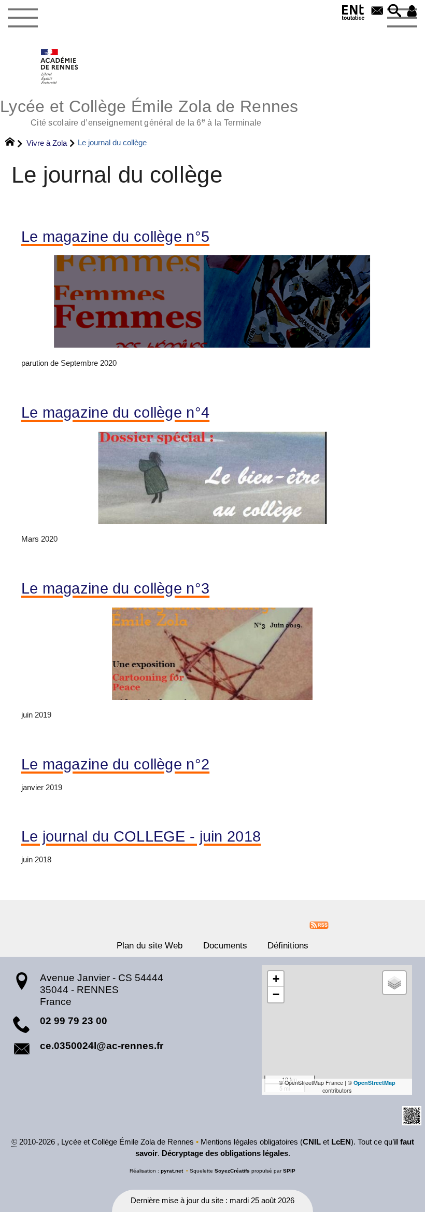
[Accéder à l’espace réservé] (412, 11)
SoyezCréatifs (232, 1171)
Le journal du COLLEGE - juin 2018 (141, 836)
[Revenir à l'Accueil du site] (14, 143)
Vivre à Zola (46, 143)
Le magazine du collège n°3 (115, 588)
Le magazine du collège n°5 (115, 236)
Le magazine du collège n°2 (115, 764)
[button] (395, 11)
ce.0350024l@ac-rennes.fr (101, 1045)
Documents (225, 945)
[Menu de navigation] (22, 18)
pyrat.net (172, 1171)
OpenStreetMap (374, 1082)
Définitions (287, 945)
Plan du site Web (149, 945)
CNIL (312, 1142)
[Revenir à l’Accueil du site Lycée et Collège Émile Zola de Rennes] (60, 66)
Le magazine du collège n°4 (115, 412)
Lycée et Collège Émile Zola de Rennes (149, 111)
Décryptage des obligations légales (225, 1153)
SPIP (289, 1171)
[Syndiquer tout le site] (319, 924)
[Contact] (377, 11)
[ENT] (353, 14)
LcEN (341, 1142)
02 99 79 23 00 (73, 1020)
